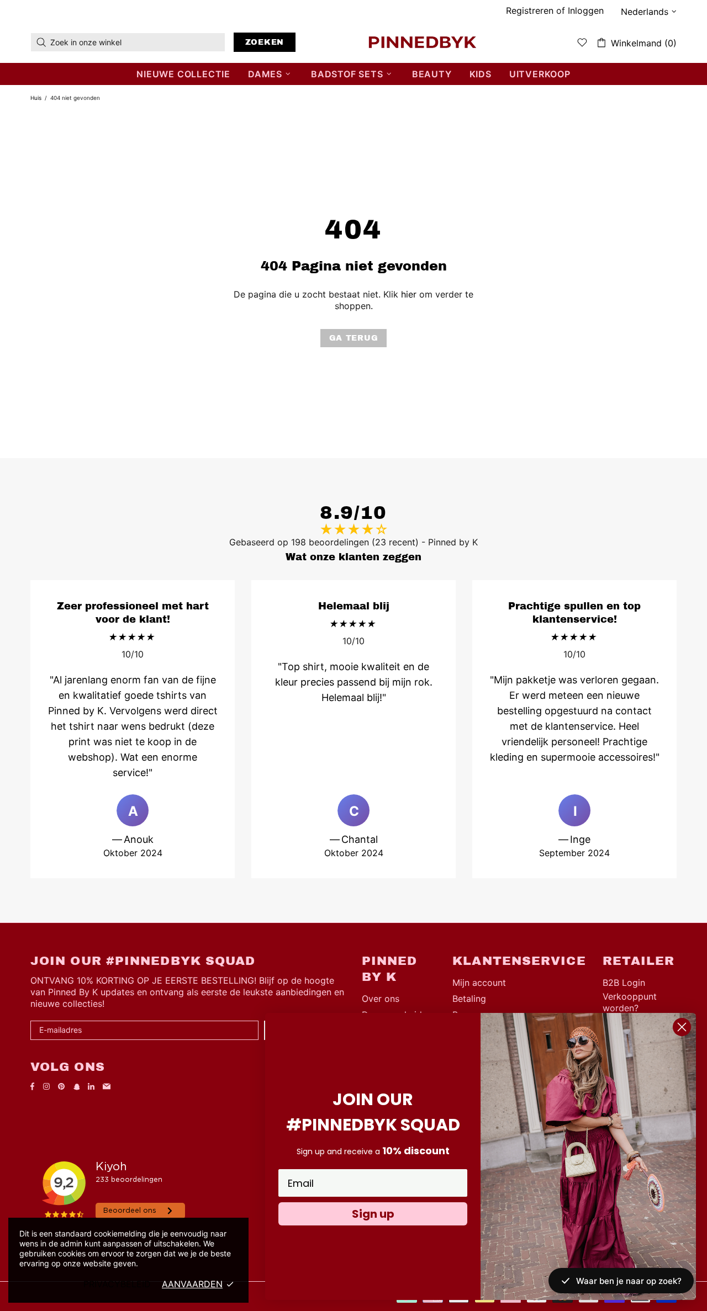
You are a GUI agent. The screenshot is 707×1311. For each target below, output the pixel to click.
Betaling (469, 998)
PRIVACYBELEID (117, 1283)
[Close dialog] (682, 1027)
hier (408, 294)
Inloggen (586, 10)
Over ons (380, 998)
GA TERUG (353, 338)
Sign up (373, 1214)
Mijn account (479, 982)
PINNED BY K (423, 42)
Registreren (529, 10)
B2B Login (624, 982)
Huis (35, 97)
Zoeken (264, 42)
